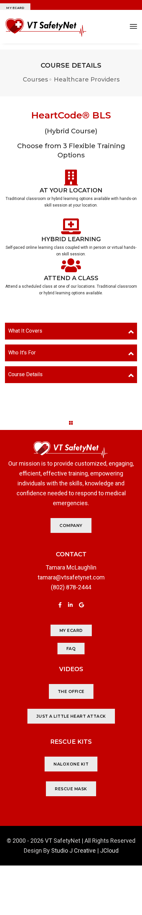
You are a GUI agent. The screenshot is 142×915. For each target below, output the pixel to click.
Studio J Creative (73, 850)
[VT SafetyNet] (46, 27)
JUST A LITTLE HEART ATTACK (71, 716)
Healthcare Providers (87, 79)
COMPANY (71, 525)
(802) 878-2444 (71, 587)
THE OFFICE (71, 691)
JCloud (109, 850)
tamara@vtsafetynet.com (71, 577)
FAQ (71, 648)
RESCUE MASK (71, 788)
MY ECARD (15, 8)
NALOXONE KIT (71, 764)
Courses (35, 79)
